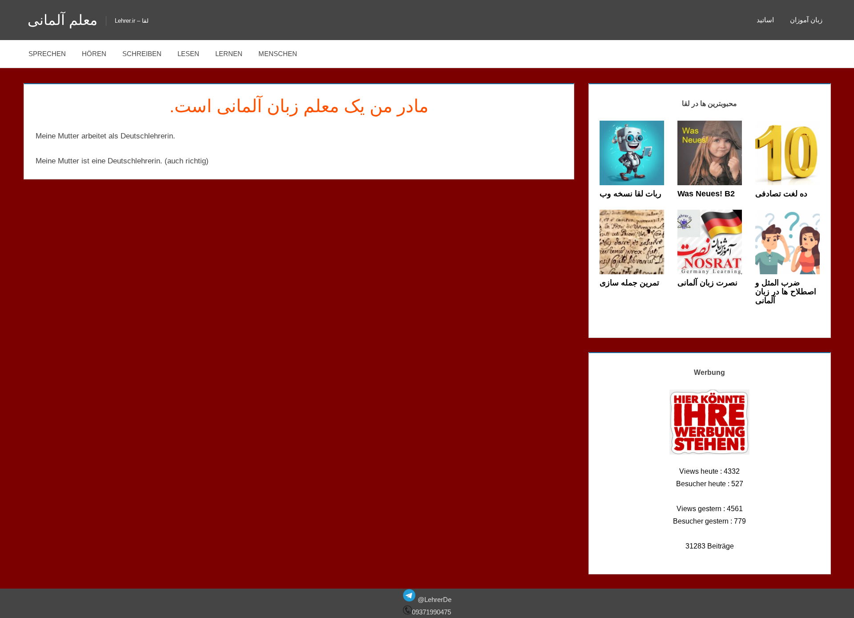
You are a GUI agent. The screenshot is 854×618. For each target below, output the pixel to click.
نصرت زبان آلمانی (707, 282)
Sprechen (47, 53)
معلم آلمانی (62, 20)
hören (94, 53)
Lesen (188, 53)
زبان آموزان (806, 20)
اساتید (765, 20)
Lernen (228, 53)
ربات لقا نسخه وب (630, 193)
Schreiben (141, 53)
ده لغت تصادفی (781, 193)
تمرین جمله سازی (629, 282)
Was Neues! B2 (706, 193)
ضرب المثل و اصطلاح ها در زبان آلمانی (785, 291)
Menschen (277, 53)
